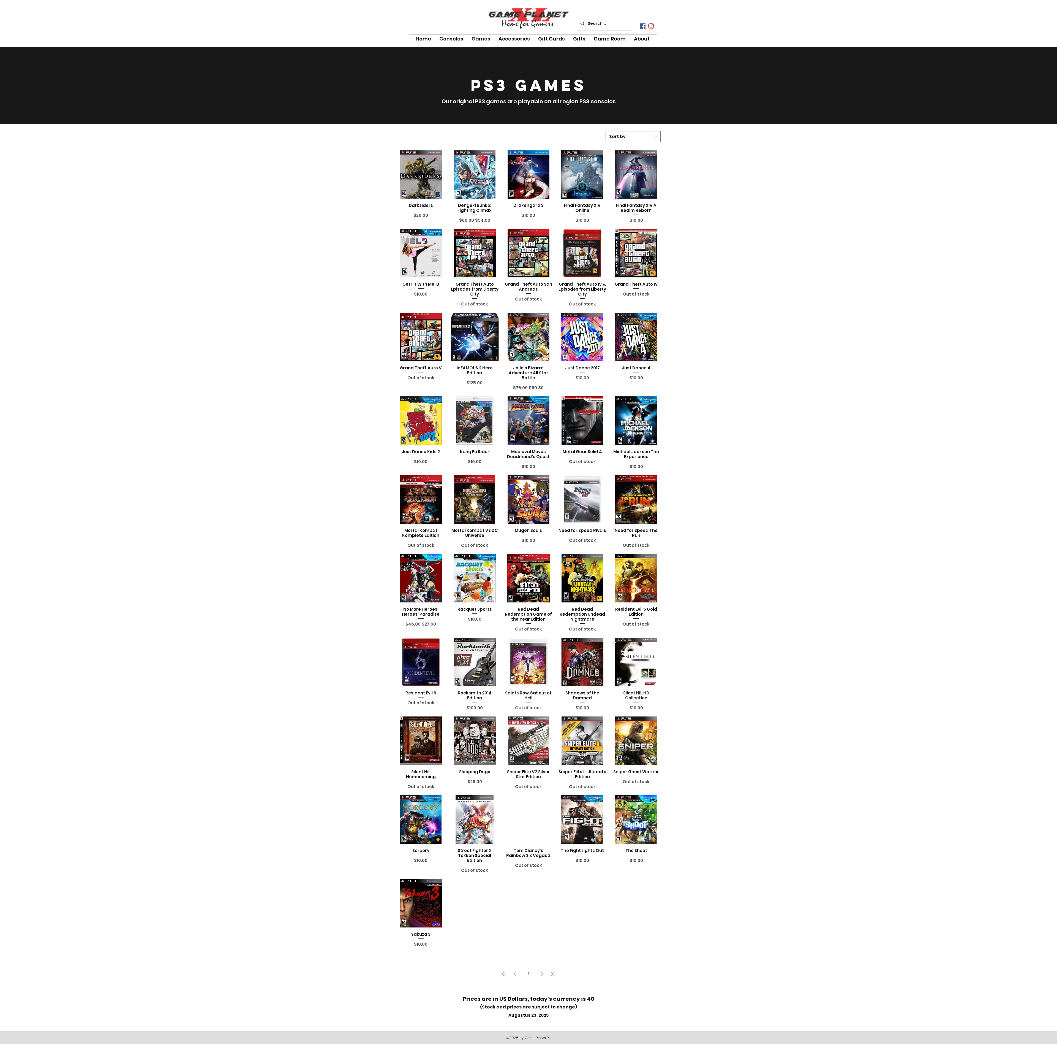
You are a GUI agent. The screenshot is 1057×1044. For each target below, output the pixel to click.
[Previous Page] (515, 974)
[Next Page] (542, 974)
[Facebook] (642, 26)
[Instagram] (651, 26)
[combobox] (633, 136)
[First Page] (504, 974)
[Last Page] (553, 974)
